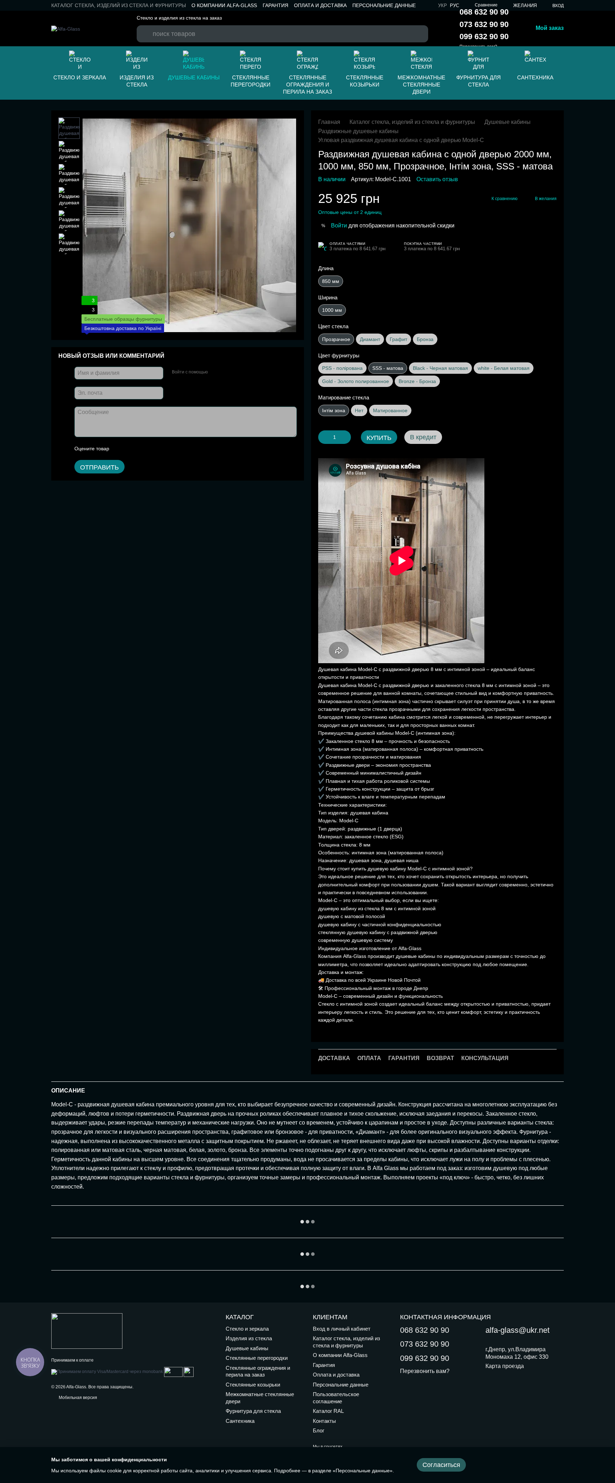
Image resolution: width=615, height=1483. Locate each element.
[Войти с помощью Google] (227, 372)
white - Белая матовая (504, 368)
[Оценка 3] (143, 449)
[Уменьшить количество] (323, 437)
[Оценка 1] (121, 449)
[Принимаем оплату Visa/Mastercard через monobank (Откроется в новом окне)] (107, 1371)
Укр (442, 5)
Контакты (324, 1421)
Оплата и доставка (320, 5)
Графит (398, 339)
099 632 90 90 (484, 36)
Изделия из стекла (137, 81)
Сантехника (535, 77)
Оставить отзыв (437, 179)
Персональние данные (384, 5)
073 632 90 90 (484, 24)
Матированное (390, 410)
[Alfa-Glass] (86, 1330)
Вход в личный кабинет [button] (341, 1329)
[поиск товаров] (146, 27)
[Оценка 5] (166, 449)
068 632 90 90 (484, 11)
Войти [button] (339, 225)
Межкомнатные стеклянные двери (421, 84)
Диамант (370, 339)
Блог (318, 1430)
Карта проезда (504, 1366)
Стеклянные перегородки (250, 81)
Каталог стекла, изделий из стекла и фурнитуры (118, 5)
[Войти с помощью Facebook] (215, 372)
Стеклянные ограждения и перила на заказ (307, 84)
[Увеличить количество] (346, 437)
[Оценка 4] (155, 449)
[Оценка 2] (132, 449)
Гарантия (275, 5)
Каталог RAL (328, 1411)
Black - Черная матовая (440, 368)
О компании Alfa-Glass (224, 5)
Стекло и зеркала (79, 77)
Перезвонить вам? (425, 1371)
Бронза (425, 339)
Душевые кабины (194, 77)
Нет (359, 410)
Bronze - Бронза (417, 381)
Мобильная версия (77, 1397)
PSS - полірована (342, 368)
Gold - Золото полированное (355, 381)
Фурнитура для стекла (478, 81)
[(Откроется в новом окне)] (173, 1371)
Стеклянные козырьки (364, 81)
